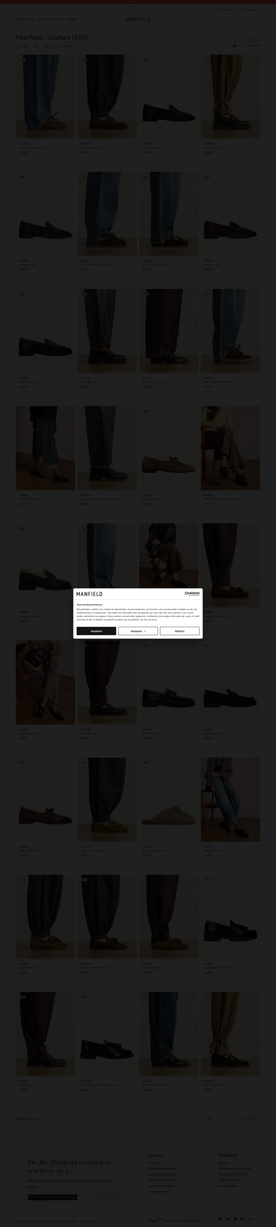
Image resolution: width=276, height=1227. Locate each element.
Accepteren (96, 631)
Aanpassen (136, 631)
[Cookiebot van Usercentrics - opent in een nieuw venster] (187, 594)
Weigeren (180, 631)
